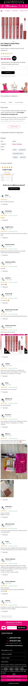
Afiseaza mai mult (6, 616)
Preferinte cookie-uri (14, 683)
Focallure (15, 157)
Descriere (3, 102)
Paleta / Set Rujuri (17, 144)
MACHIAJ (15, 10)
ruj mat (14, 149)
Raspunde (5, 204)
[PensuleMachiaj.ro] (11, 6)
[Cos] (26, 6)
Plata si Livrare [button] (6, 654)
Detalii (10, 102)
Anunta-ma (8, 72)
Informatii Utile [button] (6, 650)
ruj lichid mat (22, 149)
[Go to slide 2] (13, 41)
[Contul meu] (23, 6)
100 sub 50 (23, 157)
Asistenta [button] (4, 662)
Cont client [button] (5, 658)
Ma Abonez (21, 627)
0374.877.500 (15, 638)
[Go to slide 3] (14, 41)
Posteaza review (14, 188)
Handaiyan (7, 10)
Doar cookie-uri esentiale (14, 680)
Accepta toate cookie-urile (14, 676)
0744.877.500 (15, 641)
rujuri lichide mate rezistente (20, 153)
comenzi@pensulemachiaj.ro (14, 645)
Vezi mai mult (14, 126)
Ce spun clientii (19, 102)
